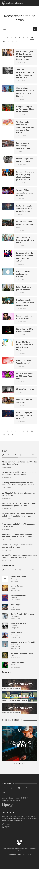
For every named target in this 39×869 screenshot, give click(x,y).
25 (13, 41)
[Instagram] (11, 788)
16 (7, 38)
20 (23, 38)
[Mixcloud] (33, 788)
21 (27, 38)
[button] (14, 763)
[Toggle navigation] (34, 3)
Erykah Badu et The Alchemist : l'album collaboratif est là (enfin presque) (18, 515)
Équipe (7, 827)
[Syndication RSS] (4, 793)
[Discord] (19, 788)
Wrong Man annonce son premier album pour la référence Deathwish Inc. (19, 556)
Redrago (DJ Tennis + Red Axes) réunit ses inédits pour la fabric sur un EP (18, 535)
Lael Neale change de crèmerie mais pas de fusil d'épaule (17, 546)
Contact (8, 824)
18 (15, 38)
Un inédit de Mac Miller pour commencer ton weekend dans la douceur (19, 473)
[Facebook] (4, 788)
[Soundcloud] (26, 788)
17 (11, 38)
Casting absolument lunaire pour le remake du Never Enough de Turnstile (18, 484)
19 (19, 38)
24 (8, 41)
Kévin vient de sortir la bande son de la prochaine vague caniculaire (19, 504)
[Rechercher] (35, 29)
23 (4, 41)
